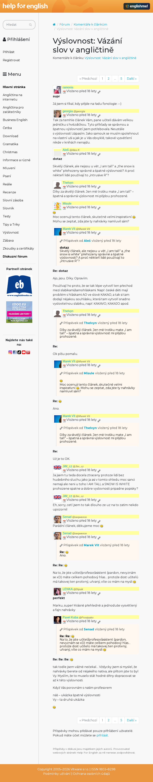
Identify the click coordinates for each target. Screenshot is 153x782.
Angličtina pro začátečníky (13, 110)
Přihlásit (9, 52)
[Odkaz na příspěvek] (61, 240)
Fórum (65, 24)
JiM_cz (73, 466)
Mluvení (9, 168)
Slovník (8, 208)
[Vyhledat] (30, 24)
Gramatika (10, 144)
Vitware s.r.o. (80, 769)
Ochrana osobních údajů (91, 773)
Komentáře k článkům (90, 24)
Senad (75, 516)
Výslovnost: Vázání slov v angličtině (110, 58)
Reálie (7, 184)
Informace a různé (16, 160)
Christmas (10, 152)
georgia (74, 111)
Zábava (8, 240)
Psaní (7, 176)
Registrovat (11, 60)
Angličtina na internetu (12, 97)
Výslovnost (11, 232)
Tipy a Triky (11, 224)
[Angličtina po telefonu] (19, 312)
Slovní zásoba (13, 200)
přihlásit (102, 735)
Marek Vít (76, 228)
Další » (132, 78)
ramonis (68, 87)
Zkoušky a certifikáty (18, 248)
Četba (7, 128)
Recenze (9, 192)
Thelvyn (68, 182)
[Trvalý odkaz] (98, 91)
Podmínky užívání (57, 773)
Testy (7, 216)
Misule (67, 203)
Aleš (71, 149)
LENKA (73, 589)
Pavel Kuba (78, 617)
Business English (15, 120)
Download (10, 136)
